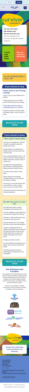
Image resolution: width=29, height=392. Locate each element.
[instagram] (7, 368)
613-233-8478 (7, 366)
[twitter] (5, 368)
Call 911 (5, 95)
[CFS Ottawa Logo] (14, 294)
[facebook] (2, 368)
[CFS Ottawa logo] (14, 7)
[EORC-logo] (14, 322)
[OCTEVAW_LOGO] (14, 302)
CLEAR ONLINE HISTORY (8, 377)
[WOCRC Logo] (14, 317)
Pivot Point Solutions (19, 387)
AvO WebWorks (8, 387)
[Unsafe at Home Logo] (14, 310)
